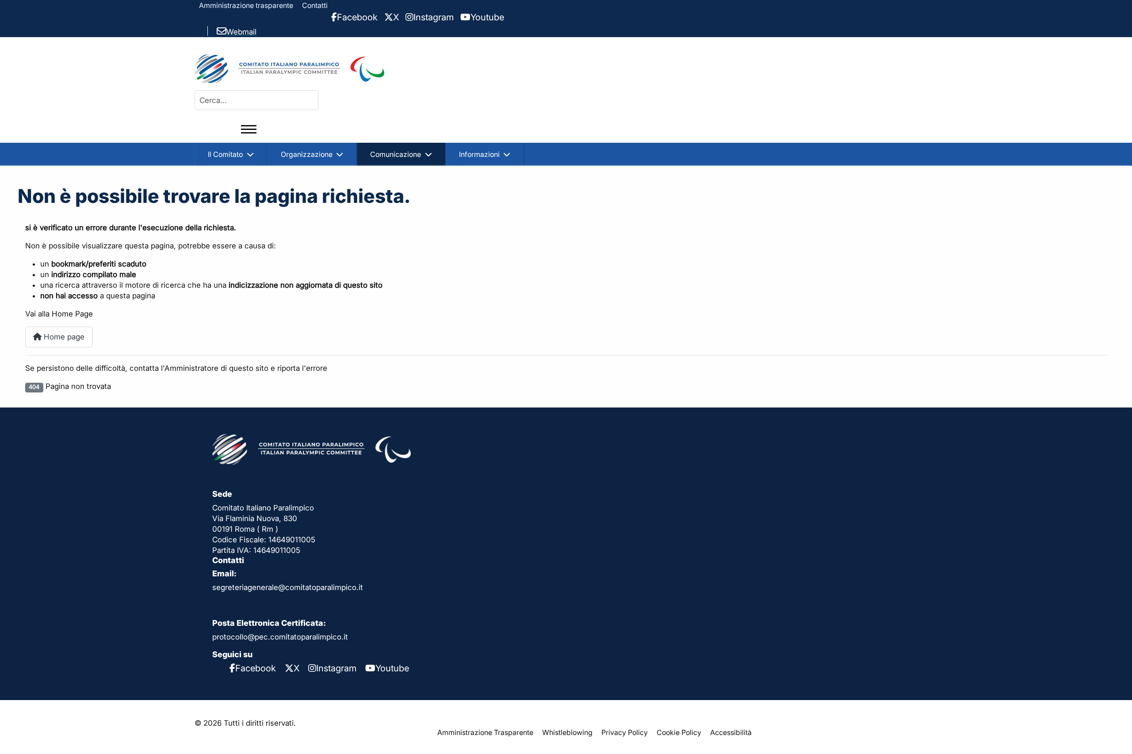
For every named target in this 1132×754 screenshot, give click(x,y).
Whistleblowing (567, 732)
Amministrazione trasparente (246, 5)
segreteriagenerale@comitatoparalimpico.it (287, 587)
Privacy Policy (624, 732)
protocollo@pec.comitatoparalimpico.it (280, 636)
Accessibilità (731, 732)
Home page (63, 336)
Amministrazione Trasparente (485, 732)
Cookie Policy (679, 732)
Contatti (315, 5)
